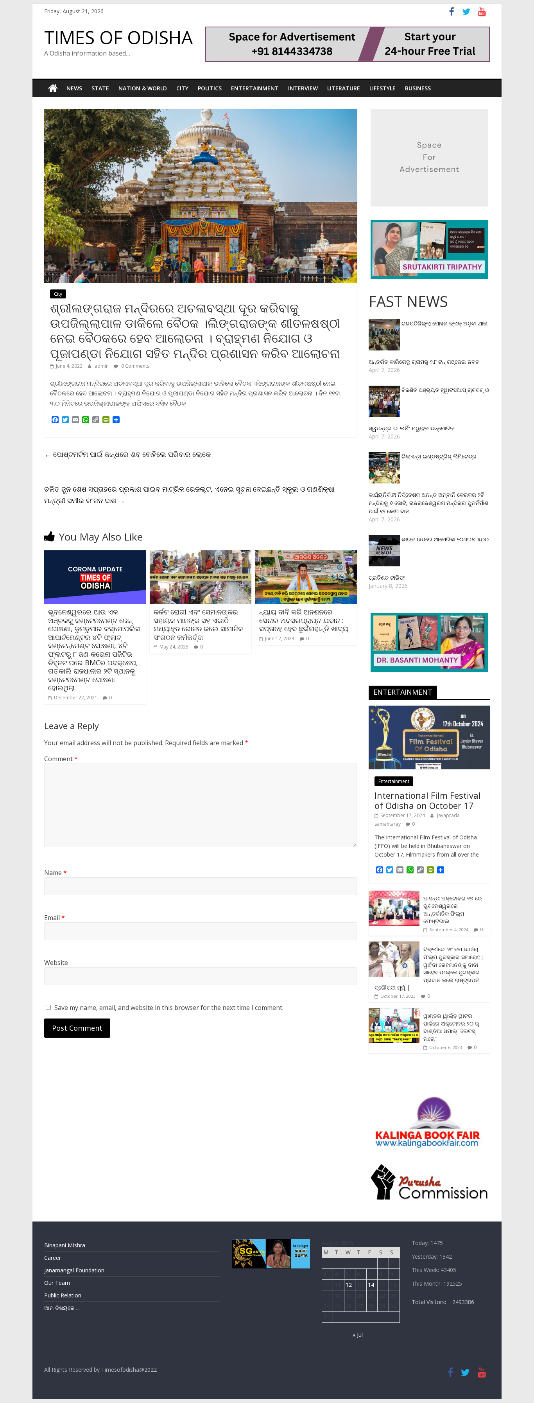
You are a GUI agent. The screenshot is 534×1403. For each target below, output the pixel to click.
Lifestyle (382, 88)
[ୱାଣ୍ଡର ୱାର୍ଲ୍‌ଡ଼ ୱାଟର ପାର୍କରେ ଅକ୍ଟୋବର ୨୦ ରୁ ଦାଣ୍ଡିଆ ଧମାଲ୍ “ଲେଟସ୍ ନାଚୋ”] (394, 1012)
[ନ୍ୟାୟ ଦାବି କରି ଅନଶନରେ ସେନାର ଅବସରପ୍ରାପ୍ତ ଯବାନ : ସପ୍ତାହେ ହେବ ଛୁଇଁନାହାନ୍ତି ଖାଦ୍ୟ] (306, 555)
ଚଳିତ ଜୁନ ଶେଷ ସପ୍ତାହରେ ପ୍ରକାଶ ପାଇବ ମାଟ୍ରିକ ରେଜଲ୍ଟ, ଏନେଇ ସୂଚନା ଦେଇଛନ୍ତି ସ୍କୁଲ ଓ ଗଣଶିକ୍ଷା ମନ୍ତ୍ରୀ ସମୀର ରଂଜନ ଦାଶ (189, 494)
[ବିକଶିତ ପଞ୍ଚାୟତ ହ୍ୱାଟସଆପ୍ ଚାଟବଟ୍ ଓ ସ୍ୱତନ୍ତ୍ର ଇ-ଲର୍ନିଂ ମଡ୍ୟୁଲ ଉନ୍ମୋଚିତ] (385, 389)
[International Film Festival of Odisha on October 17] (429, 709)
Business (418, 88)
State (100, 88)
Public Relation (62, 1295)
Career (52, 1257)
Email (54, 917)
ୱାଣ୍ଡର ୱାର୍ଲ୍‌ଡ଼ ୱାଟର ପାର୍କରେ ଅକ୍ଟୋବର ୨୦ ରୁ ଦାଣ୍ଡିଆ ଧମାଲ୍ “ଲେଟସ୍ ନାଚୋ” (451, 1027)
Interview (303, 88)
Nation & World (142, 88)
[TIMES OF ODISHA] (53, 88)
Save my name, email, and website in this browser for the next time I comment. (168, 1007)
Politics (210, 88)
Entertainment (255, 88)
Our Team (57, 1282)
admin (102, 366)
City (182, 88)
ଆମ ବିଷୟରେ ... (62, 1307)
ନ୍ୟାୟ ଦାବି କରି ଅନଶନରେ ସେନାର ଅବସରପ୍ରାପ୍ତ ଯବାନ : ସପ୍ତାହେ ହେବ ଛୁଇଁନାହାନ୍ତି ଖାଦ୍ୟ (303, 620)
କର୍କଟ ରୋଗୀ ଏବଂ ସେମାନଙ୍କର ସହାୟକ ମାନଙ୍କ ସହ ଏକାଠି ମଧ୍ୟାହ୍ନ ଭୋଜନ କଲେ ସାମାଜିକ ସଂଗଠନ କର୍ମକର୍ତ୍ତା (198, 624)
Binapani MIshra (64, 1245)
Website (56, 962)
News (74, 88)
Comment (61, 758)
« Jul (358, 1334)
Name (55, 872)
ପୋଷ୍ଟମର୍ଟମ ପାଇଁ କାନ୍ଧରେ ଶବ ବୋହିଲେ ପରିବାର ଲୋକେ (127, 454)
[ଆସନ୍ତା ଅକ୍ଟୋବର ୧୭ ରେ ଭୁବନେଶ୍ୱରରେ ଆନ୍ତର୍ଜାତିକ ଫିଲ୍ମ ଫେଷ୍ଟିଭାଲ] (394, 894)
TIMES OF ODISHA (118, 37)
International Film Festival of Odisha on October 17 (428, 800)
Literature (343, 88)
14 (371, 1284)
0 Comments (134, 366)
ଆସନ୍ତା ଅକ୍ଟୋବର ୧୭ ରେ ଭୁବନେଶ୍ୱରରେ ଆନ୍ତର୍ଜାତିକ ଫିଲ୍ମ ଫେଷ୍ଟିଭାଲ (452, 910)
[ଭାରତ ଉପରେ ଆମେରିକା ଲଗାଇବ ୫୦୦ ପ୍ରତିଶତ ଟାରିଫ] (385, 539)
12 (349, 1284)
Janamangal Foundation (74, 1270)
